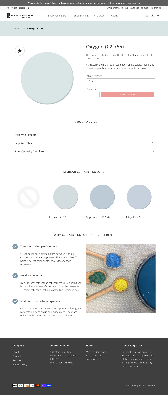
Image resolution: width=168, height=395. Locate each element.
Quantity (91, 89)
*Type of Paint (94, 75)
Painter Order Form (114, 8)
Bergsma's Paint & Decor (145, 385)
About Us (17, 352)
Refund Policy (19, 364)
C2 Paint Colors (18, 28)
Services (16, 360)
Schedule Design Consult (137, 8)
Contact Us (156, 8)
